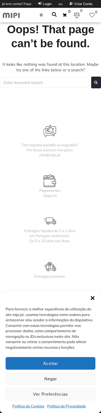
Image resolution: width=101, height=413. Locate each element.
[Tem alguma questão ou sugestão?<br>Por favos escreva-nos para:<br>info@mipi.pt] (49, 131)
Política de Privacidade (66, 406)
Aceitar (50, 363)
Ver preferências (50, 394)
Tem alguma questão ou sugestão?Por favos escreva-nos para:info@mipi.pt (50, 150)
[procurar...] (54, 15)
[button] (92, 298)
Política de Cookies (28, 406)
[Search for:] (44, 82)
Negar (50, 378)
